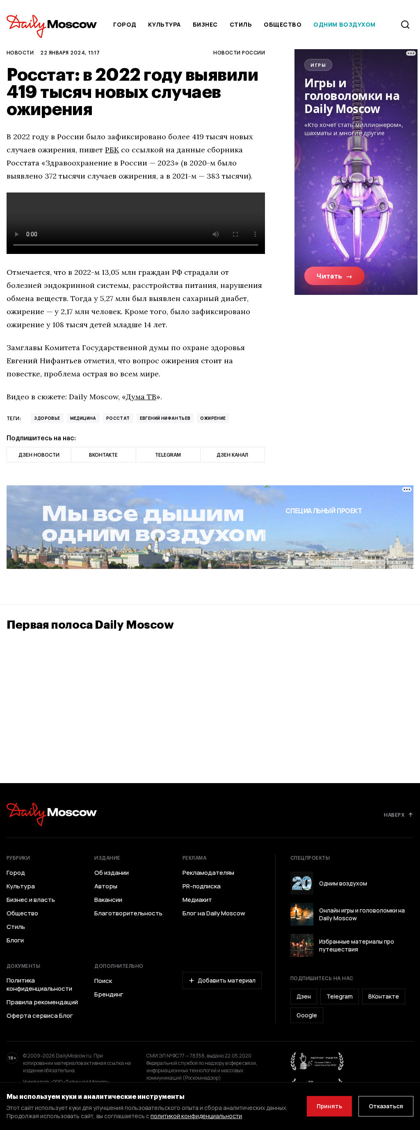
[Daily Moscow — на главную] (52, 814)
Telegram (339, 996)
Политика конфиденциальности (39, 984)
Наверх (394, 814)
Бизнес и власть (31, 900)
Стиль (241, 24)
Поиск (103, 981)
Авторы (105, 886)
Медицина (83, 418)
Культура (164, 24)
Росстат (118, 418)
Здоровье (47, 418)
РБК (112, 149)
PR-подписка (202, 886)
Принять (329, 1106)
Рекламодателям (208, 873)
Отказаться (386, 1106)
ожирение (213, 418)
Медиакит (197, 900)
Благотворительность (128, 913)
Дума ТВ (141, 396)
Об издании (111, 873)
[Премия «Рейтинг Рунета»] (317, 1061)
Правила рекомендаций (42, 1002)
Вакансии (108, 900)
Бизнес (205, 24)
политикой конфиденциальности (196, 1116)
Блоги (15, 940)
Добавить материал (227, 980)
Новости (20, 52)
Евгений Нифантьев (165, 418)
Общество (282, 24)
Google (307, 1015)
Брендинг (108, 994)
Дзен (304, 996)
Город (125, 24)
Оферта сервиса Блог (40, 1016)
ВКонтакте (383, 996)
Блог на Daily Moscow (214, 913)
